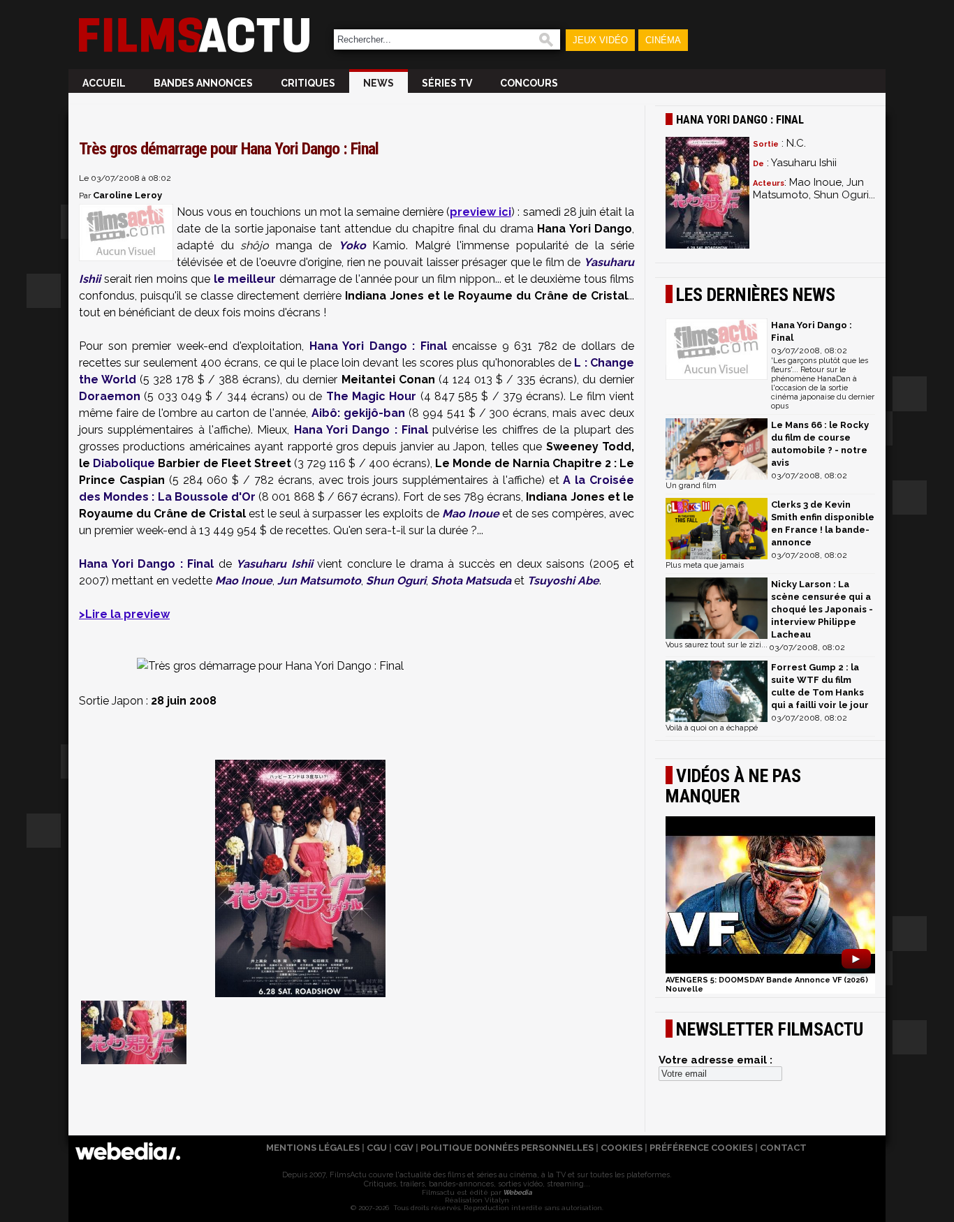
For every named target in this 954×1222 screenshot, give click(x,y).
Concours (529, 83)
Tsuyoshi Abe (563, 580)
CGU (377, 1147)
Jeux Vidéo (600, 40)
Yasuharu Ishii (274, 563)
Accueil (104, 83)
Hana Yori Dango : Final (378, 346)
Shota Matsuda (471, 580)
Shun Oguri (396, 580)
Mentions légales (313, 1147)
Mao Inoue (470, 513)
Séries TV (447, 83)
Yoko (352, 245)
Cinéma (663, 40)
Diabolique (124, 463)
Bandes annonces (203, 83)
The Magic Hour (371, 396)
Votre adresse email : (715, 1060)
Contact (783, 1147)
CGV (403, 1147)
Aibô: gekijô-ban (358, 413)
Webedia (516, 1192)
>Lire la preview (124, 614)
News (378, 83)
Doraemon (109, 396)
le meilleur (245, 279)
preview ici (480, 212)
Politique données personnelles (507, 1147)
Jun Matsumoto (319, 580)
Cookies (622, 1147)
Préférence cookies (701, 1147)
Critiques (308, 83)
